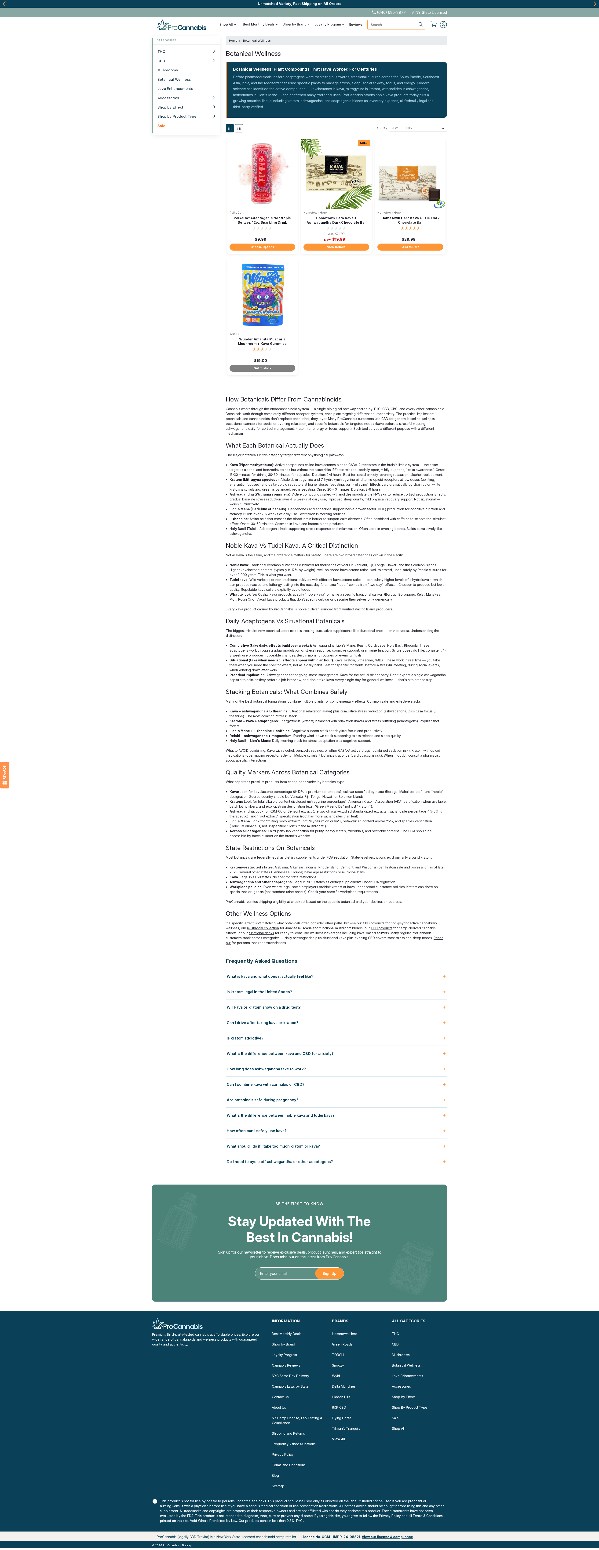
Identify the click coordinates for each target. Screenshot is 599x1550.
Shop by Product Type (176, 116)
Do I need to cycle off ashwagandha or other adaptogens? (280, 1161)
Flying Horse (341, 1418)
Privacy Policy (283, 1454)
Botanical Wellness (174, 79)
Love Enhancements (175, 88)
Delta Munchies (344, 1386)
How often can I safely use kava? (257, 1130)
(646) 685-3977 (391, 12)
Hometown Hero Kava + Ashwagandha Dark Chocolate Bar (336, 220)
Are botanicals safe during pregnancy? (262, 1100)
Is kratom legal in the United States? (259, 991)
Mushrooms (167, 70)
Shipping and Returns (288, 1433)
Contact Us (280, 1397)
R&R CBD (339, 1407)
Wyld (336, 1376)
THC (161, 51)
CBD (161, 61)
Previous (4, 3)
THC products (381, 928)
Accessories (168, 98)
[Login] (443, 24)
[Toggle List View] (239, 128)
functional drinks (261, 933)
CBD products (373, 923)
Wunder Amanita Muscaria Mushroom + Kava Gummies (262, 341)
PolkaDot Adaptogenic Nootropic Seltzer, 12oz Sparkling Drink (262, 220)
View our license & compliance (387, 1537)
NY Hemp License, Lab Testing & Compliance (297, 1420)
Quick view (262, 206)
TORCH (338, 1355)
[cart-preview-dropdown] (433, 25)
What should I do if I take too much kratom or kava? (273, 1146)
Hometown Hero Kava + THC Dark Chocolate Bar (410, 220)
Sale (161, 126)
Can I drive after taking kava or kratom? (262, 1022)
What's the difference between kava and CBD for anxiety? (280, 1053)
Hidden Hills (341, 1397)
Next (595, 3)
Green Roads (342, 1344)
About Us (279, 1407)
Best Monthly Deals (259, 24)
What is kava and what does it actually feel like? (270, 976)
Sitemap (278, 1486)
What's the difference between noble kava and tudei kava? (281, 1115)
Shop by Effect (170, 107)
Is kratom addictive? (245, 1038)
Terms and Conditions (289, 1465)
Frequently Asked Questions (294, 1444)
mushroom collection (263, 928)
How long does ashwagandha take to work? (266, 1069)
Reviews (356, 24)
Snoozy (338, 1365)
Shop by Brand (295, 24)
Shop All (226, 24)
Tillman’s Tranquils (346, 1428)
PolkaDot (236, 212)
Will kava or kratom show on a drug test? (264, 1007)
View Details (336, 247)
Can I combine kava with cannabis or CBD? (265, 1084)
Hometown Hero (315, 212)
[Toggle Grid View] (230, 128)
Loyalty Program (328, 24)
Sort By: (382, 128)
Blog (275, 1475)
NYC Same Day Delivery (290, 1376)
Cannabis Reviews (286, 1365)
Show (4, 775)
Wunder (235, 334)
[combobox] (396, 24)
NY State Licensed (431, 12)
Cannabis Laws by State (290, 1386)
